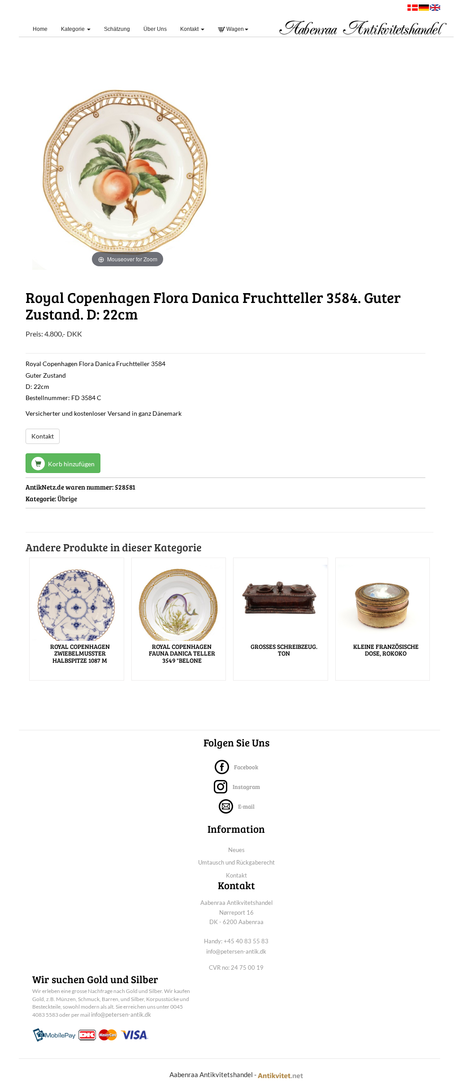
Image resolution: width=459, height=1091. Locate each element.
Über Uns (155, 29)
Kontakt (42, 436)
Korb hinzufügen (71, 464)
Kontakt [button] (190, 29)
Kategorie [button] (73, 29)
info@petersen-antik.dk (236, 951)
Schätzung (117, 29)
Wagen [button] (234, 29)
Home (43, 29)
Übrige (67, 498)
